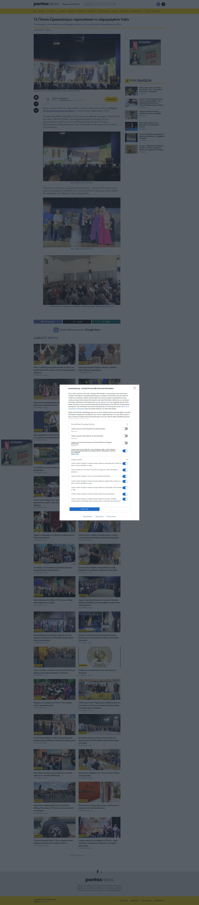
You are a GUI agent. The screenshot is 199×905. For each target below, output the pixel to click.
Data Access (99, 516)
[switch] (125, 428)
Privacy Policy (111, 516)
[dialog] (99, 452)
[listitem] (99, 424)
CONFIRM (84, 509)
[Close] (135, 389)
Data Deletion (87, 516)
